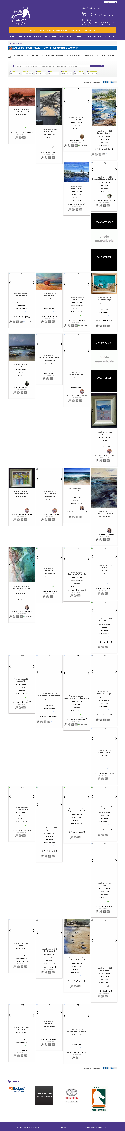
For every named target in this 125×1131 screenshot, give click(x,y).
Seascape (23, 121)
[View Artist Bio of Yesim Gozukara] (77, 517)
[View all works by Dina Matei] (104, 987)
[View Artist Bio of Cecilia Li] (49, 856)
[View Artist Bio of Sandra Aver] (49, 157)
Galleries (81, 36)
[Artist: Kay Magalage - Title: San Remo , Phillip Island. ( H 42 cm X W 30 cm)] (77, 936)
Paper (25, 117)
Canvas (51, 137)
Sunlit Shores (104, 809)
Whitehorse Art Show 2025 (16, 43)
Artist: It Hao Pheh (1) (50, 1039)
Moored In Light (104, 970)
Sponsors (13, 1081)
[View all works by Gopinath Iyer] (21, 698)
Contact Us (109, 36)
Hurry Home (49, 570)
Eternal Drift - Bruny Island (104, 513)
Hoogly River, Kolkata (22, 111)
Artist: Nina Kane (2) (105, 715)
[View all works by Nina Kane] (104, 711)
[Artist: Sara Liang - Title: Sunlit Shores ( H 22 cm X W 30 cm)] (104, 787)
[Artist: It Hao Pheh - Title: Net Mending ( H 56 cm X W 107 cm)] (49, 1005)
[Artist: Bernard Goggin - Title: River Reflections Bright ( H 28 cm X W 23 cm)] (77, 334)
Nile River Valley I (49, 951)
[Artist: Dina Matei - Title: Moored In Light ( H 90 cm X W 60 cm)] (104, 920)
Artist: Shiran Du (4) (50, 373)
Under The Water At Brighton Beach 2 (76, 698)
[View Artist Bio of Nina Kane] (104, 720)
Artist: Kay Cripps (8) (23, 317)
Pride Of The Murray (49, 493)
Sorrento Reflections (104, 133)
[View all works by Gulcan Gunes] (75, 595)
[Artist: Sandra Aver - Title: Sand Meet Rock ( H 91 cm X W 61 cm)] (49, 106)
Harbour (22, 946)
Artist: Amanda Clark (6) (105, 149)
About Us (38, 36)
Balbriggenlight (22, 1029)
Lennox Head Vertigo (104, 300)
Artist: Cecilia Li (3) (50, 851)
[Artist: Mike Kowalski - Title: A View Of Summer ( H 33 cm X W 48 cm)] (22, 787)
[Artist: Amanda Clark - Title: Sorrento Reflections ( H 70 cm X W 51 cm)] (104, 107)
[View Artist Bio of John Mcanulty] (22, 1055)
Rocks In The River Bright (22, 493)
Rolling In (22, 366)
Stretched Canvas (79, 125)
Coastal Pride (21, 681)
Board (105, 573)
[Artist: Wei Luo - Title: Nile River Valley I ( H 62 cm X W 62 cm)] (49, 920)
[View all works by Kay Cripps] (21, 313)
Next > (113, 82)
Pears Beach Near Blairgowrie (77, 1031)
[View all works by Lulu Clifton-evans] (104, 196)
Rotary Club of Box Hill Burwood (28, 1128)
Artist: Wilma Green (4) (50, 591)
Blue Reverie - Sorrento (76, 491)
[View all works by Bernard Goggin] (76, 392)
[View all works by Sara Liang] (76, 828)
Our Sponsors (66, 36)
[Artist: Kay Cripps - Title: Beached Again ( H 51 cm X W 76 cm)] (49, 281)
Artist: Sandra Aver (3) (50, 152)
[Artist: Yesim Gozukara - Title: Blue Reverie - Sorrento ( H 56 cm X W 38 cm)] (77, 476)
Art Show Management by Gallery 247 (97, 1128)
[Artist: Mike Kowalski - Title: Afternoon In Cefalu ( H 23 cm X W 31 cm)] (104, 728)
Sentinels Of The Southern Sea (49, 357)
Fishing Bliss (104, 434)
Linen (105, 627)
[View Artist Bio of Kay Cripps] (17, 322)
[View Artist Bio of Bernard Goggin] (77, 400)
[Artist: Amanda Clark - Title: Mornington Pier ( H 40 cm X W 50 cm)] (77, 172)
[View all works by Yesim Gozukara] (76, 508)
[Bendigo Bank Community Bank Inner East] (17, 1096)
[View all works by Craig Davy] (21, 383)
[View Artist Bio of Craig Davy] (22, 392)
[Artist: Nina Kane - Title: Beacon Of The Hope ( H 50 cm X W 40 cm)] (104, 655)
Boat (104, 885)
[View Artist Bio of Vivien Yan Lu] (104, 911)
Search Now (96, 66)
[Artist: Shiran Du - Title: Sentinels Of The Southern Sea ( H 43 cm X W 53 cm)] (49, 334)
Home (12, 36)
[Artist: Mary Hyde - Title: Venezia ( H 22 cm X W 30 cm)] (104, 548)
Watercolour (19, 117)
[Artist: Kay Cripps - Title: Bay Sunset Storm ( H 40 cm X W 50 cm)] (77, 273)
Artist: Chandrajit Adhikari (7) (23, 132)
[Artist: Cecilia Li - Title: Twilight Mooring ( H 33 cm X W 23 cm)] (49, 787)
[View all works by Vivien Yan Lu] (104, 902)
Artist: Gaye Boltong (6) (77, 140)
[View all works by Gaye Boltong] (76, 136)
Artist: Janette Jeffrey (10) (50, 717)
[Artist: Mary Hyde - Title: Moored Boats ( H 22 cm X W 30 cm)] (104, 602)
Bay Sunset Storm (77, 299)
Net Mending (49, 1023)
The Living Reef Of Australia (76, 574)
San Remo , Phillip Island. (76, 960)
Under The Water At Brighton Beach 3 (49, 696)
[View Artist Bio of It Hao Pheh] (49, 1044)
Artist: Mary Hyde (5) (105, 588)
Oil (101, 185)
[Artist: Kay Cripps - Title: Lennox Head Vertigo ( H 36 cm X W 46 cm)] (104, 283)
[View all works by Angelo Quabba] (76, 1049)
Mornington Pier (76, 188)
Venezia (104, 567)
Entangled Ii (77, 119)
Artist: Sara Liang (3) (78, 832)
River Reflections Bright (77, 374)
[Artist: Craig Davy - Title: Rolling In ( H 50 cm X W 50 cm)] (22, 347)
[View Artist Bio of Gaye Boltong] (72, 145)
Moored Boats (104, 621)
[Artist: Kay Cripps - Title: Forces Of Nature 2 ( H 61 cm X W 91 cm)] (22, 273)
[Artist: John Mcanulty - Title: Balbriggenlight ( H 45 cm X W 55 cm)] (22, 1005)
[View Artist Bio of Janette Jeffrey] (45, 722)
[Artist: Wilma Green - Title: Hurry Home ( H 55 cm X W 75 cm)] (49, 548)
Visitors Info (94, 36)
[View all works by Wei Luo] (18, 966)
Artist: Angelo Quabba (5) (77, 1052)
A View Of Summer (22, 809)
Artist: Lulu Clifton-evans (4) (105, 200)
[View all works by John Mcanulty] (21, 1047)
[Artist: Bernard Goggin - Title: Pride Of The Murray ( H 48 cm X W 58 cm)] (49, 469)
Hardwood (105, 185)
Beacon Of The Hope (104, 694)
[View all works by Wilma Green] (49, 588)
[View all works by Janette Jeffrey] (49, 713)
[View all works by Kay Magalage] (76, 977)
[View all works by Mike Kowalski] (104, 770)
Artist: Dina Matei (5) (105, 991)
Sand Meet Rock (49, 131)
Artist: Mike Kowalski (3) (105, 773)
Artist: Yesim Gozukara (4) (78, 512)
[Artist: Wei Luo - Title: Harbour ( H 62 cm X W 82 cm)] (22, 920)
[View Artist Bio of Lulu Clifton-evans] (104, 205)
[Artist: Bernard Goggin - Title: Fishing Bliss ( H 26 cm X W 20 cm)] (104, 410)
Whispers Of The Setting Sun (76, 811)
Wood (23, 372)
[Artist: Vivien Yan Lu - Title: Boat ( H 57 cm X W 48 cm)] (104, 843)
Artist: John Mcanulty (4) (22, 1050)
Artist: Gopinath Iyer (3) (23, 702)
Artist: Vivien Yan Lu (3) (105, 906)
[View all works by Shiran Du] (48, 378)
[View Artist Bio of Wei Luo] (22, 966)
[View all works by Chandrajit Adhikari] (21, 129)
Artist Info (51, 36)
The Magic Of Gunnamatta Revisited (104, 179)
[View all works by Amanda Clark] (96, 154)
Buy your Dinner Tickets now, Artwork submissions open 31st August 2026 (62, 30)
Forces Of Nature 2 (22, 296)
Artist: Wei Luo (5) (23, 961)
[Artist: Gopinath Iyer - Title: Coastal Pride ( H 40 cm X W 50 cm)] (22, 655)
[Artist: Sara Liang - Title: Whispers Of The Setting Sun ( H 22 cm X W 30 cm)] (77, 787)
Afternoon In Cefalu (104, 752)
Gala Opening (24, 36)
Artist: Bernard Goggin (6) (78, 395)
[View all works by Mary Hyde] (104, 585)
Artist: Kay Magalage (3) (77, 981)
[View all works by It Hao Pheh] (46, 1044)
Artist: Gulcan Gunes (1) (78, 590)
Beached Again (49, 295)
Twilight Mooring (49, 830)
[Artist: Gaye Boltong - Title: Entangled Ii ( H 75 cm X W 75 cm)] (77, 88)
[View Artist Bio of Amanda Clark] (100, 154)
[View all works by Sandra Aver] (49, 148)
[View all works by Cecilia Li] (49, 847)
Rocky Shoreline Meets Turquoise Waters (22, 589)
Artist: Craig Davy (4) (23, 387)
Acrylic (47, 137)
